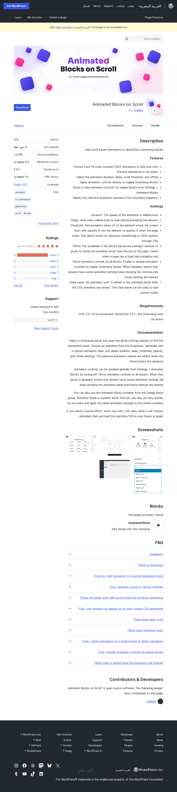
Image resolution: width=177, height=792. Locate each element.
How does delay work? (148, 619)
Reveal (27, 213)
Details (155, 125)
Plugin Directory (154, 17)
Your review (51, 285)
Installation (156, 554)
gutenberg (20, 206)
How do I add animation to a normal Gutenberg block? (128, 576)
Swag (67, 750)
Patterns (128, 750)
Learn (99, 734)
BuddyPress (32, 750)
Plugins (128, 745)
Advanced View (49, 223)
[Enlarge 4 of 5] (125, 464)
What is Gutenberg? (150, 565)
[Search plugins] (126, 38)
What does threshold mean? (145, 630)
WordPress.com (30, 734)
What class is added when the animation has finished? (128, 663)
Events (68, 740)
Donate (66, 745)
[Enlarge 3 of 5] (125, 440)
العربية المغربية (123, 770)
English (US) (21, 184)
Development (115, 125)
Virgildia (138, 110)
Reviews (137, 125)
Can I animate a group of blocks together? (136, 587)
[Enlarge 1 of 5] (158, 440)
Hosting (158, 745)
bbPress (35, 745)
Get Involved (64, 734)
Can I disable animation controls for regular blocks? (130, 652)
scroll (18, 213)
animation (20, 192)
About (159, 734)
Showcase (127, 734)
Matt (37, 740)
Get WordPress (16, 5)
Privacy (159, 750)
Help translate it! (62, 27)
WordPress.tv (93, 750)
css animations (22, 199)
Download (22, 107)
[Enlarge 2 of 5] (158, 461)
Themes (128, 740)
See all (18, 285)
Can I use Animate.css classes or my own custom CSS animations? (120, 608)
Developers (95, 745)
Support (19, 125)
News (160, 740)
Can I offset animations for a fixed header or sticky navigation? (122, 641)
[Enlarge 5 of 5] (92, 440)
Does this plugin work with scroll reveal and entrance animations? (121, 597)
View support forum (46, 328)
